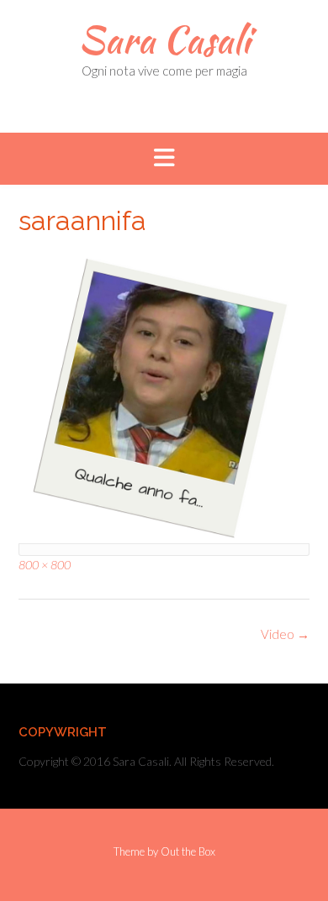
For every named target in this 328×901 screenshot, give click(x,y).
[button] (164, 159)
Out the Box (188, 851)
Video (285, 634)
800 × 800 (45, 565)
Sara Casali (164, 39)
